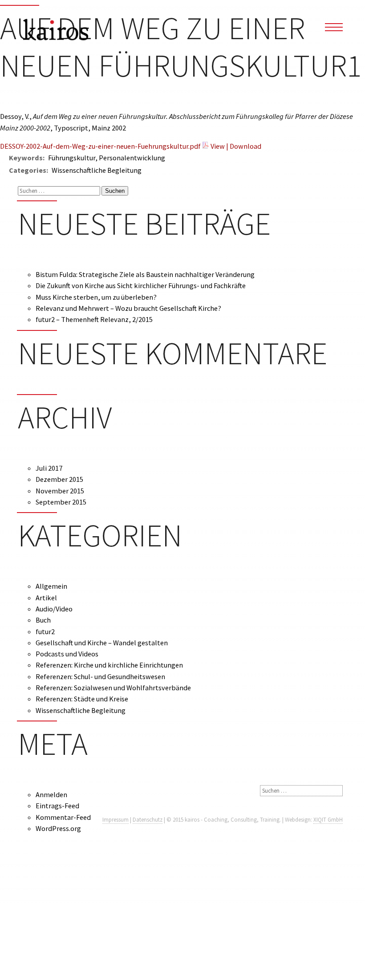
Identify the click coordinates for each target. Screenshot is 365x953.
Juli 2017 (49, 468)
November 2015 (60, 490)
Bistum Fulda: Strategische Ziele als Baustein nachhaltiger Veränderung (145, 274)
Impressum (115, 819)
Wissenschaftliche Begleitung (81, 710)
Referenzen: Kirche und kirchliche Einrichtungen (109, 664)
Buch (43, 619)
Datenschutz (147, 819)
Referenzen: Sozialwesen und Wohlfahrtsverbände (113, 687)
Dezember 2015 (59, 479)
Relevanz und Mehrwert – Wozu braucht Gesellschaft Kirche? (128, 308)
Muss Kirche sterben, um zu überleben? (96, 297)
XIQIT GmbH (328, 819)
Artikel (46, 597)
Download (245, 146)
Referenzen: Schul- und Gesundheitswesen (100, 676)
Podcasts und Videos (67, 653)
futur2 (45, 631)
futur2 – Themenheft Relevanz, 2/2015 (94, 319)
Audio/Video (54, 608)
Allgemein (51, 586)
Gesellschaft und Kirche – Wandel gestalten (102, 642)
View (218, 146)
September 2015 (61, 501)
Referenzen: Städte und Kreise (82, 698)
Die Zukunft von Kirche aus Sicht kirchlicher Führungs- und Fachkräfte (141, 285)
